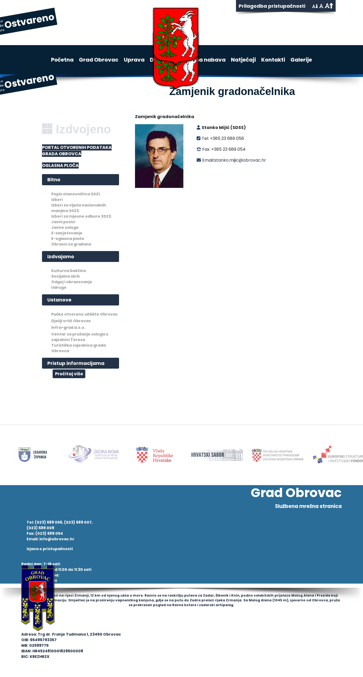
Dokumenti (165, 59)
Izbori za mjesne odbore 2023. (81, 216)
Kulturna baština (68, 270)
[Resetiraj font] (321, 6)
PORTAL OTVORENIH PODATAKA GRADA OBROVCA (77, 150)
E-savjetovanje (66, 233)
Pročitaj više (69, 374)
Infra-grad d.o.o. (68, 327)
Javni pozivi (63, 222)
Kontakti (273, 59)
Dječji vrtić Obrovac (71, 321)
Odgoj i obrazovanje (71, 281)
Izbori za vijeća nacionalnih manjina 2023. (78, 207)
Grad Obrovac (99, 59)
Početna (62, 59)
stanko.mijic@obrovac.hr (240, 160)
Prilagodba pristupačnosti (272, 6)
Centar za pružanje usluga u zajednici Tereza (79, 336)
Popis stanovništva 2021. (76, 194)
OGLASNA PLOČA (60, 165)
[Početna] (169, 26)
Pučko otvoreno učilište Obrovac (84, 314)
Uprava (134, 59)
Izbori (57, 199)
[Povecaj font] (329, 6)
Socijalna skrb (65, 276)
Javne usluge (65, 227)
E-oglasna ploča (67, 238)
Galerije (301, 59)
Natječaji (243, 59)
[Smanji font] (315, 6)
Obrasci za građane (71, 244)
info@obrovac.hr (56, 539)
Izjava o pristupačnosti (50, 548)
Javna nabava (205, 59)
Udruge (58, 287)
